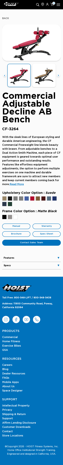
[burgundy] (43, 198)
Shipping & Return (14, 414)
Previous (4, 75)
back (5, 18)
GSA (5, 350)
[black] (10, 198)
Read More (17, 184)
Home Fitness (11, 341)
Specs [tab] (7, 265)
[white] (15, 217)
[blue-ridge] (49, 198)
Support (7, 418)
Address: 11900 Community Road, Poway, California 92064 (27, 305)
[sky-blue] (26, 198)
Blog (5, 369)
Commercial (10, 337)
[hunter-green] (10, 204)
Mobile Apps (10, 382)
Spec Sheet (46, 234)
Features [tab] (9, 258)
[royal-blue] (54, 198)
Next (58, 75)
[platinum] (10, 217)
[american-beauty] (32, 198)
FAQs (5, 378)
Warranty (46, 226)
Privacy (7, 410)
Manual (16, 226)
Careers (7, 365)
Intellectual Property (16, 405)
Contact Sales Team (31, 242)
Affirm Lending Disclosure (19, 423)
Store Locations (12, 435)
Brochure (16, 234)
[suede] (4, 198)
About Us (8, 386)
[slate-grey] (21, 198)
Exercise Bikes (11, 346)
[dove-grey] (15, 198)
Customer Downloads (16, 427)
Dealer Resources (13, 373)
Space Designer (12, 390)
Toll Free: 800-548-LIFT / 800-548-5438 (26, 298)
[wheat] (38, 198)
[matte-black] (4, 217)
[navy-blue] (4, 204)
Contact (7, 431)
